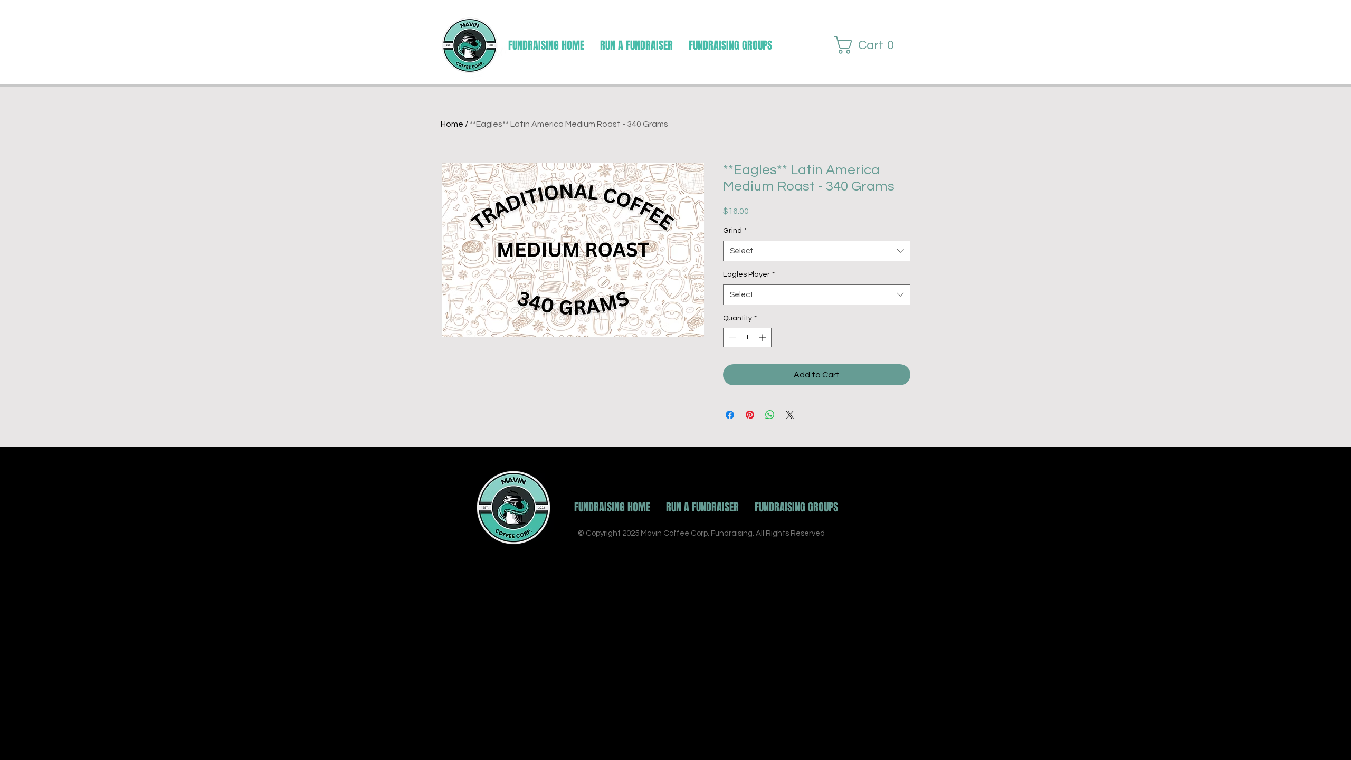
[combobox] (816, 251)
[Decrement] (731, 337)
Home (452, 124)
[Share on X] (790, 414)
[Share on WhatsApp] (770, 414)
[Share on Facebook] (730, 414)
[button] (730, 45)
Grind (735, 230)
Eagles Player (749, 274)
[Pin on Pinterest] (750, 414)
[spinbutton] (747, 337)
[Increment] (763, 337)
